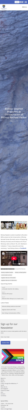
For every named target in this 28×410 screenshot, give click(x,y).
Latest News (5, 303)
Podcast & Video (5, 390)
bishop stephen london (7, 272)
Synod (2, 385)
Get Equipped (4, 388)
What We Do (4, 387)
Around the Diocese (20, 269)
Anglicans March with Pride (9, 309)
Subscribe (5, 343)
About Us (3, 378)
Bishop (2, 380)
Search (17, 2)
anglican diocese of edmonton (9, 280)
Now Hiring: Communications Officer (11, 313)
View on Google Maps (6, 409)
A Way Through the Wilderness (9, 383)
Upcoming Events (6, 284)
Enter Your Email (5, 337)
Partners (3, 394)
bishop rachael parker (20, 272)
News (2, 381)
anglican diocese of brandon (8, 277)
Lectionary (3, 395)
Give (2, 392)
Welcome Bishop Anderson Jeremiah (11, 306)
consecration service (6, 275)
